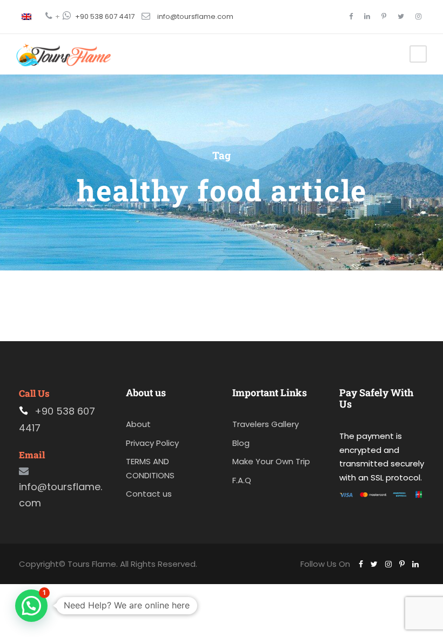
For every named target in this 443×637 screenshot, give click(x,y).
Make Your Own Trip (271, 461)
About (138, 424)
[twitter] (401, 16)
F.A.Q (241, 480)
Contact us (149, 493)
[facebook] (351, 16)
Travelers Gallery (265, 424)
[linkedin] (367, 16)
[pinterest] (383, 16)
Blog (241, 443)
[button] (31, 605)
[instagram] (418, 16)
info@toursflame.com (195, 16)
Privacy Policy (152, 443)
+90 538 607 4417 (105, 16)
